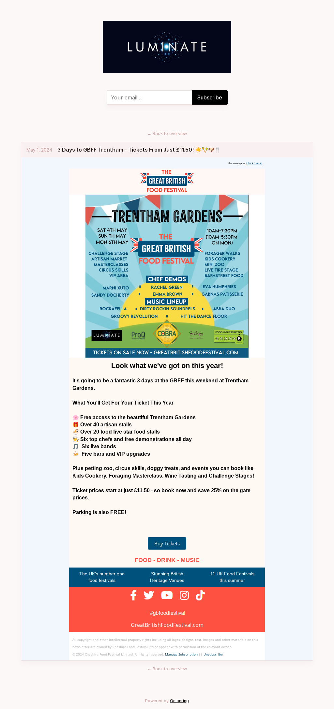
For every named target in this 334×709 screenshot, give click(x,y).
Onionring (179, 700)
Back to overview (167, 133)
